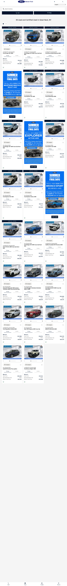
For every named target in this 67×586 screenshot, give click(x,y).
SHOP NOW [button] (33, 166)
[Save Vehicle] (21, 49)
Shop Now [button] (12, 116)
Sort (18, 12)
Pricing (7, 55)
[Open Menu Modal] (4, 1)
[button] (21, 45)
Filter (50, 12)
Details (16, 55)
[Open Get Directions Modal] (54, 1)
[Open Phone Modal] (63, 1)
